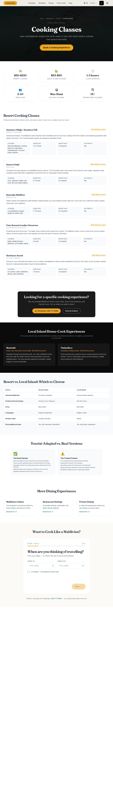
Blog (70, 3)
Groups (51, 3)
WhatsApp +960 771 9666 (48, 311)
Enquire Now (10, 3)
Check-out (61, 561)
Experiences (50, 18)
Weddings (42, 3)
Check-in (31, 561)
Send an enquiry (71, 311)
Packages (32, 3)
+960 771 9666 (56, 599)
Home (42, 18)
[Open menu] (107, 3)
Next (77, 586)
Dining (58, 18)
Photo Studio (61, 3)
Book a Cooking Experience (56, 47)
